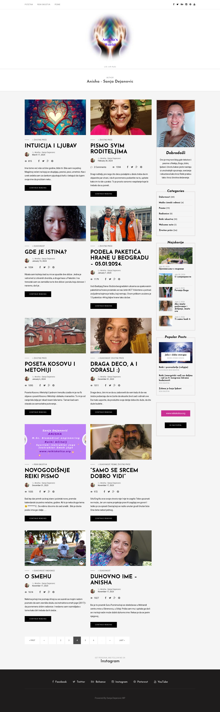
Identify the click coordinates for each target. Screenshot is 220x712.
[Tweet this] (43, 161)
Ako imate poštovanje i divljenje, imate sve (182, 307)
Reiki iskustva (43, 4)
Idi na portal (175, 425)
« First (32, 640)
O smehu (38, 577)
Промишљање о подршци (171, 269)
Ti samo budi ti (182, 319)
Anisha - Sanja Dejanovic (110, 82)
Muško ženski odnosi (169, 203)
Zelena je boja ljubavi (170, 389)
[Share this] (39, 161)
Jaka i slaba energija (175, 355)
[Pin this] (52, 161)
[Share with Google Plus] (47, 161)
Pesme (57, 4)
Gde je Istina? (46, 252)
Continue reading (38, 188)
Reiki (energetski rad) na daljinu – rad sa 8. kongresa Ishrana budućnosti (175, 378)
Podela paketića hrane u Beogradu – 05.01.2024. (119, 258)
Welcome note (166, 225)
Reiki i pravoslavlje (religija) (173, 367)
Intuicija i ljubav (51, 146)
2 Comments (100, 167)
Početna (29, 4)
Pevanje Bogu (182, 290)
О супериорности (183, 277)
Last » (122, 640)
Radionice (50, 571)
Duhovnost (39, 246)
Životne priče (40, 140)
